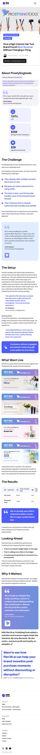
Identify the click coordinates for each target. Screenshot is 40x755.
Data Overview (7, 724)
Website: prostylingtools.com (14, 61)
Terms (4, 741)
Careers (4, 733)
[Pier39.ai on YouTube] (10, 748)
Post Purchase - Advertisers (11, 709)
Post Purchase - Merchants (11, 707)
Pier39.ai (10, 678)
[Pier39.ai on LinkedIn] (6, 748)
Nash (3, 704)
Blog (3, 719)
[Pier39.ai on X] (3, 748)
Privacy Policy (6, 738)
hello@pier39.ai (28, 678)
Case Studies (6, 721)
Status (4, 736)
